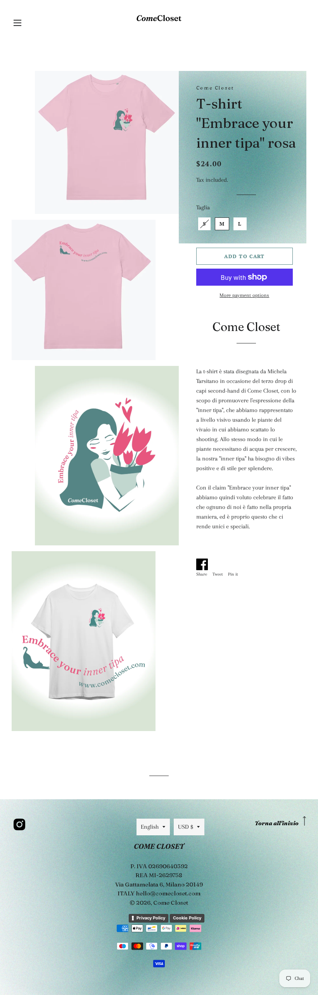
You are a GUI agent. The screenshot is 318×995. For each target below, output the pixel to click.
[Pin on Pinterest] (235, 563)
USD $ (185, 826)
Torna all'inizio (277, 823)
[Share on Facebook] (203, 563)
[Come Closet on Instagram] (19, 824)
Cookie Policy (187, 918)
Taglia (203, 207)
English (150, 826)
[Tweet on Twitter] (219, 563)
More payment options (244, 295)
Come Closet (170, 902)
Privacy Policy (151, 918)
